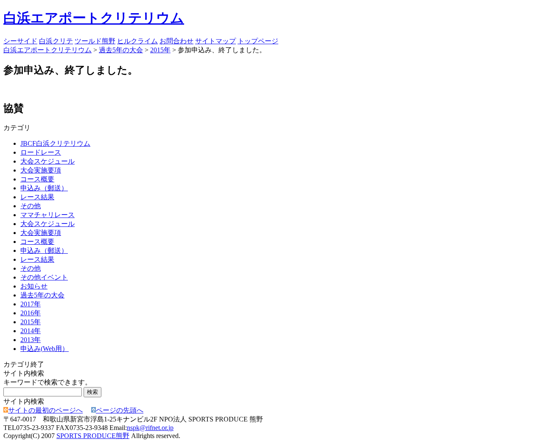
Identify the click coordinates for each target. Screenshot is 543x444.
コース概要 (37, 179)
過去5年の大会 (121, 50)
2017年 (30, 304)
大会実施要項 (40, 170)
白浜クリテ (56, 41)
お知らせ (34, 286)
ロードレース (40, 152)
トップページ (258, 41)
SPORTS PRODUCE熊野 (92, 435)
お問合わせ (176, 41)
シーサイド (20, 41)
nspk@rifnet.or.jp (150, 427)
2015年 (160, 50)
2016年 (30, 313)
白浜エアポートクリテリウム (93, 17)
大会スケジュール (47, 161)
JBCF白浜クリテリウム (55, 143)
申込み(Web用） (44, 348)
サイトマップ (215, 41)
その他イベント (44, 277)
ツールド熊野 (95, 41)
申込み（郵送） (44, 188)
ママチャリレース (47, 214)
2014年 (30, 330)
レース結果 (37, 197)
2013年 (30, 339)
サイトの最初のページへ (45, 410)
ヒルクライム (137, 41)
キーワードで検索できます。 (47, 382)
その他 (30, 205)
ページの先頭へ (119, 410)
